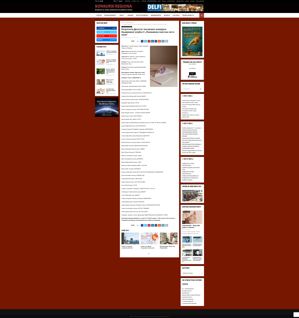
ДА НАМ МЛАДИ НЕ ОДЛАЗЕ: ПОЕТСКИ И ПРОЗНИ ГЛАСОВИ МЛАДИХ (190, 134)
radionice (164, 1)
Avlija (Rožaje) (185, 293)
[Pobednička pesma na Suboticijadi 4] (197, 239)
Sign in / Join (136, 1)
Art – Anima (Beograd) (187, 288)
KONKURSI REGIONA (113, 6)
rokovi (159, 1)
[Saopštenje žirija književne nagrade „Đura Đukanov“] (197, 252)
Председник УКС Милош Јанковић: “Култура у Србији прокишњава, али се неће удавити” (192, 140)
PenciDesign (166, 316)
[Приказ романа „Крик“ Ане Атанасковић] (101, 82)
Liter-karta (192, 1)
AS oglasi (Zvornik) (186, 290)
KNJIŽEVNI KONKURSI (152, 1)
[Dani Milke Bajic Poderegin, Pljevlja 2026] (101, 91)
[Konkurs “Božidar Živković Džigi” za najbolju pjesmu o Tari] (101, 71)
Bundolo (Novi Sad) (187, 297)
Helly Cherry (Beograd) (187, 299)
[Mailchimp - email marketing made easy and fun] (192, 76)
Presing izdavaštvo (200, 1)
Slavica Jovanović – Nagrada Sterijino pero (187, 245)
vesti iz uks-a (188, 123)
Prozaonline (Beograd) (187, 301)
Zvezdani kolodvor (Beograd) (189, 303)
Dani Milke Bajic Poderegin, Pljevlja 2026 (110, 90)
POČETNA (144, 1)
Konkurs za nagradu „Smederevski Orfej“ (127, 247)
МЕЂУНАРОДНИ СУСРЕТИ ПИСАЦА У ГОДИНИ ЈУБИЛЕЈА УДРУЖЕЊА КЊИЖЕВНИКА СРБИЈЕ (191, 146)
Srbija (131, 26)
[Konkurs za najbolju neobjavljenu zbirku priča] (101, 62)
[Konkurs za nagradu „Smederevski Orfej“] (101, 53)
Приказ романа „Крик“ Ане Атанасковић (167, 247)
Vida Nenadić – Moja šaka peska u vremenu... (191, 226)
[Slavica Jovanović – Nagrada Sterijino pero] (187, 239)
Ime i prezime (192, 68)
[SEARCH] (200, 89)
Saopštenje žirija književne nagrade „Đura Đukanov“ (197, 259)
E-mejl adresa (192, 64)
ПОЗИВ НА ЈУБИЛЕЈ (187, 180)
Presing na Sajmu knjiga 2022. (192, 186)
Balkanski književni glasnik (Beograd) (191, 295)
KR (123, 37)
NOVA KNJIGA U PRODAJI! (189, 23)
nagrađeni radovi (180, 1)
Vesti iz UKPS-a (188, 159)
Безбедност (185, 112)
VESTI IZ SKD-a (188, 96)
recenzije (187, 1)
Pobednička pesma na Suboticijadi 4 (197, 244)
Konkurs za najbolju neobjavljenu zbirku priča (147, 247)
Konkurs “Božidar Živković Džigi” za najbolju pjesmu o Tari (110, 71)
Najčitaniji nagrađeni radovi (191, 207)
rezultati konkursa (171, 1)
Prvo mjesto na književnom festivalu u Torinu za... (186, 260)
